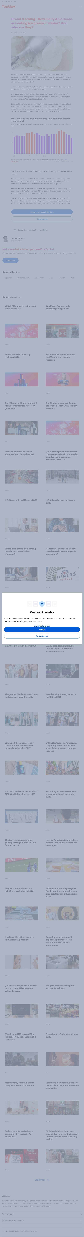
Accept (42, 630)
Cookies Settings (42, 626)
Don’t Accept (42, 636)
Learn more (37, 621)
